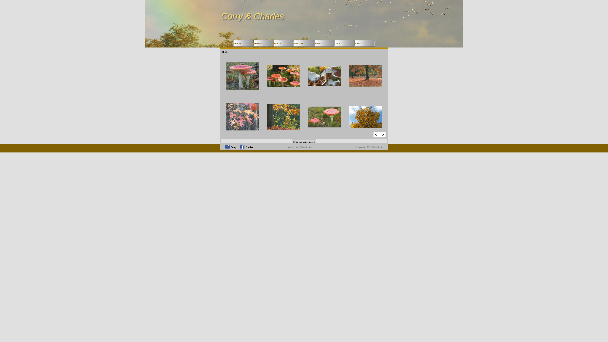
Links (337, 43)
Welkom (237, 43)
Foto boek (298, 43)
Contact (358, 43)
